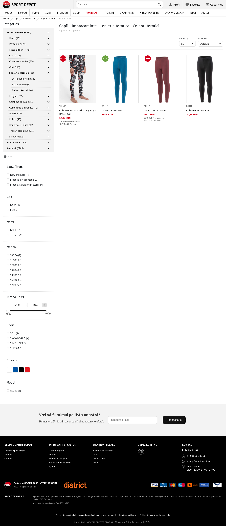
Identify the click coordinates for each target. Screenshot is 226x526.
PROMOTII (92, 12)
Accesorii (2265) (15, 148)
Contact (8, 458)
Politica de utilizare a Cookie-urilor (155, 515)
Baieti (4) (15, 204)
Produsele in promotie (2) (23, 179)
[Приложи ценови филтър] (45, 305)
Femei (36, 12)
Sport (76, 12)
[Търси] (159, 4)
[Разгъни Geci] (48, 67)
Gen (9, 197)
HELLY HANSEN (149, 12)
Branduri (62, 12)
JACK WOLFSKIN (174, 12)
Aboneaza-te (174, 419)
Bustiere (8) (15, 113)
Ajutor (205, 12)
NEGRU (21, 370)
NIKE (193, 12)
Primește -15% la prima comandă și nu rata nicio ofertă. (71, 418)
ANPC (96, 462)
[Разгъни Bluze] (48, 38)
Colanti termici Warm (113, 110)
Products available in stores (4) (26, 184)
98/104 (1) (15, 255)
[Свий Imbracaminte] (48, 32)
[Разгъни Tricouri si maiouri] (48, 131)
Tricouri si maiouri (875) (22, 130)
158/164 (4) (16, 280)
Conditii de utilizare (103, 450)
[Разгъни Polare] (48, 119)
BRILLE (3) (15, 230)
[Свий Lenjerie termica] (48, 73)
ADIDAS (109, 12)
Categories (11, 24)
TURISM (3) (16, 348)
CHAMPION (127, 12)
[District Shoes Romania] (75, 485)
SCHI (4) (14, 333)
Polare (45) (15, 119)
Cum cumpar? (56, 450)
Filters (7, 157)
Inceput (7, 12)
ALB (9, 370)
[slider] (8, 311)
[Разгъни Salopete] (48, 136)
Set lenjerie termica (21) (24, 78)
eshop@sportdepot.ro (198, 461)
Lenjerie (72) (16, 96)
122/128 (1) (16, 265)
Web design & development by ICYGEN (132, 522)
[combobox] (119, 4)
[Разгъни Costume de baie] (48, 102)
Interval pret (15, 297)
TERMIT (62, 106)
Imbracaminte (29, 18)
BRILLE (105, 106)
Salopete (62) (16, 136)
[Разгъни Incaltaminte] (48, 142)
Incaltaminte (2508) (17, 142)
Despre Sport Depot (14, 450)
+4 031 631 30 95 (196, 456)
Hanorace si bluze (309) (21, 125)
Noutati (8, 454)
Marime (12, 247)
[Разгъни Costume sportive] (48, 61)
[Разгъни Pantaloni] (48, 44)
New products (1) (19, 174)
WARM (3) (15, 390)
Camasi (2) (15, 55)
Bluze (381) (15, 38)
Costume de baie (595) (21, 101)
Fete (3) (14, 209)
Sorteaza (202, 38)
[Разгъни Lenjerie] (48, 96)
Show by (187, 38)
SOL (95, 454)
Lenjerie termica (47, 18)
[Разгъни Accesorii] (48, 148)
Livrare (52, 454)
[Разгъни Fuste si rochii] (48, 50)
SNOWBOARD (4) (19, 338)
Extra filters (15, 167)
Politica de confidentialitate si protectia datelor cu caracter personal (86, 515)
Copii (48, 12)
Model (11, 382)
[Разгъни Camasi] (48, 55)
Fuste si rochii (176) (19, 49)
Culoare (12, 360)
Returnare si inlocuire (60, 462)
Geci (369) (14, 67)
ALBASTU (15, 370)
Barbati (22, 12)
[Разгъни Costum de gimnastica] (48, 107)
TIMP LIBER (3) (18, 343)
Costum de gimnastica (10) (23, 107)
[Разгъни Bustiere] (48, 113)
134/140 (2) (16, 270)
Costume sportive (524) (21, 61)
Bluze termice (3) (21, 84)
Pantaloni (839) (17, 43)
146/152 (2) (16, 275)
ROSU (27, 370)
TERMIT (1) (16, 235)
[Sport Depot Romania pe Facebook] (141, 452)
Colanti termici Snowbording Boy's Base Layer (77, 112)
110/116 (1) (16, 260)
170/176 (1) (16, 284)
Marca (11, 222)
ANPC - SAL (99, 458)
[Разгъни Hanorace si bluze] (48, 125)
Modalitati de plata (58, 458)
